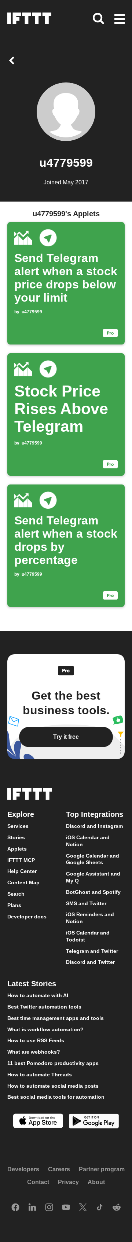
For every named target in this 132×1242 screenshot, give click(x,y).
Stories (16, 837)
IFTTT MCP (21, 860)
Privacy (68, 1182)
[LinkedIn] (32, 1208)
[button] (119, 19)
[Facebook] (15, 1208)
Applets (17, 848)
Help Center (22, 871)
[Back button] (13, 60)
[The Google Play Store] (94, 1122)
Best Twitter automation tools (44, 1006)
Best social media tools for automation (55, 1097)
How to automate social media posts (53, 1085)
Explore (20, 814)
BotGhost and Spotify (93, 892)
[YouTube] (66, 1208)
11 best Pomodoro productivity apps (53, 1063)
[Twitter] (83, 1208)
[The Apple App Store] (38, 1121)
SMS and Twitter (86, 903)
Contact (38, 1182)
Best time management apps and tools (55, 1018)
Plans (14, 905)
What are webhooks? (33, 1052)
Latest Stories (31, 984)
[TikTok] (100, 1208)
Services (18, 826)
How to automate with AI (37, 995)
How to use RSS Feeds (35, 1040)
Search (16, 894)
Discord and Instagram (94, 826)
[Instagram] (49, 1208)
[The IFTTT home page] (29, 18)
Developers (23, 1169)
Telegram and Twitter (92, 951)
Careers (59, 1169)
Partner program (102, 1169)
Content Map (23, 882)
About (96, 1182)
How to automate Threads (39, 1074)
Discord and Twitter (90, 962)
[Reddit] (117, 1208)
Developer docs (27, 916)
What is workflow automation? (45, 1029)
